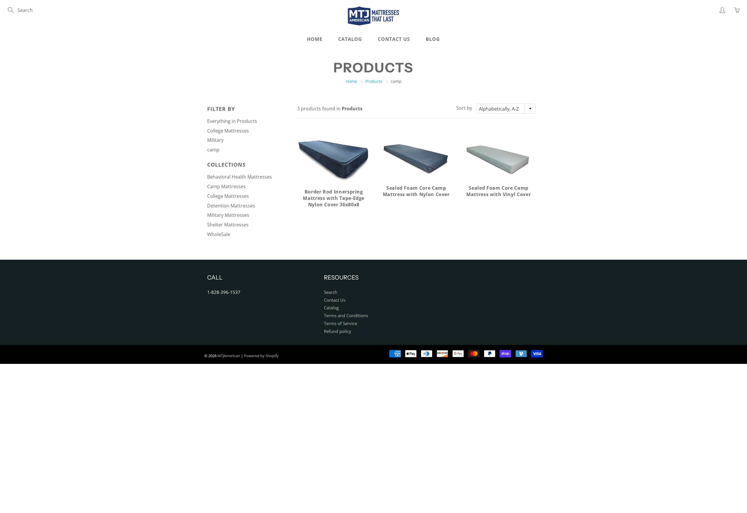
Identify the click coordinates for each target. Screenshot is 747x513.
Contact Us (394, 39)
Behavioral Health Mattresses (239, 177)
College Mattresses (228, 131)
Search (330, 292)
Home (314, 39)
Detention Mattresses (231, 206)
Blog (433, 39)
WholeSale (218, 234)
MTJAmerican (228, 355)
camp (213, 149)
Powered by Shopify (261, 355)
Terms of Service (340, 323)
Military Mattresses (228, 215)
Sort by (464, 108)
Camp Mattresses (226, 186)
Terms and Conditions (346, 315)
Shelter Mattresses (228, 224)
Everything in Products (232, 121)
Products (374, 81)
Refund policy (337, 331)
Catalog (350, 39)
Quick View (334, 158)
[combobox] (505, 108)
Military (215, 140)
